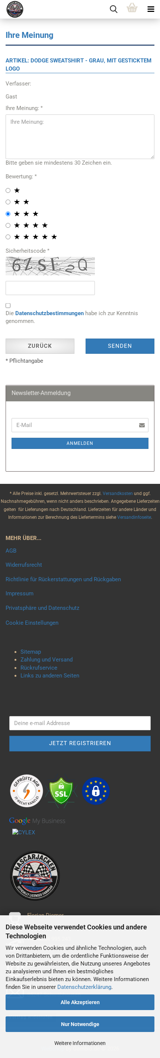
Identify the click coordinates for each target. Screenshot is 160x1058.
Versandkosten (118, 493)
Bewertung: (20, 176)
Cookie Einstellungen (32, 622)
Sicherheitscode (26, 250)
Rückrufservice (38, 667)
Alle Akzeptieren (80, 1002)
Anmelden (80, 443)
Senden (120, 346)
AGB (11, 550)
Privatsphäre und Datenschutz (42, 608)
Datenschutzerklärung (84, 987)
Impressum (19, 593)
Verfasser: (18, 83)
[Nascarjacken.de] (12, 9)
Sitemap (30, 651)
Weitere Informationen (80, 1043)
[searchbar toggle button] (113, 9)
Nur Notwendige (80, 1024)
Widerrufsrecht (24, 565)
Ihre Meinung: (23, 108)
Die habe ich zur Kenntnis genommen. (72, 317)
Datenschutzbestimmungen (49, 313)
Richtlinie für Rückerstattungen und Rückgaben (63, 579)
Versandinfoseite (134, 517)
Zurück (40, 346)
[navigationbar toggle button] (150, 9)
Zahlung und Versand (46, 659)
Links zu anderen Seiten (49, 675)
